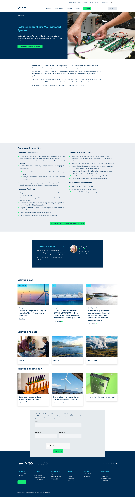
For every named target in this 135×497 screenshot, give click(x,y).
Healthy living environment (55, 479)
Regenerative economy (57, 474)
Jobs (79, 2)
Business (48, 8)
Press (96, 2)
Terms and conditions (30, 492)
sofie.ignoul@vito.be (85, 254)
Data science (71, 480)
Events (85, 2)
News (91, 2)
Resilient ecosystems (56, 476)
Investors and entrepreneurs (38, 474)
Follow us (104, 464)
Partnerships (104, 480)
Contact (87, 9)
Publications (104, 2)
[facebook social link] (111, 464)
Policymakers (59, 8)
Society (78, 8)
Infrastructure (71, 474)
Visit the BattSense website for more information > (67, 224)
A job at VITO (104, 476)
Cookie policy (47, 492)
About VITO (72, 2)
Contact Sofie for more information (30, 47)
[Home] (21, 8)
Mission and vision (106, 478)
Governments (55, 471)
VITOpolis (87, 476)
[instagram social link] (113, 464)
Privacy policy (39, 492)
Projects (70, 476)
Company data (21, 492)
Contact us (22, 482)
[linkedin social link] (109, 464)
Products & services (39, 477)
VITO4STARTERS (38, 480)
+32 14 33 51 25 (84, 251)
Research (69, 8)
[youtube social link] (116, 464)
